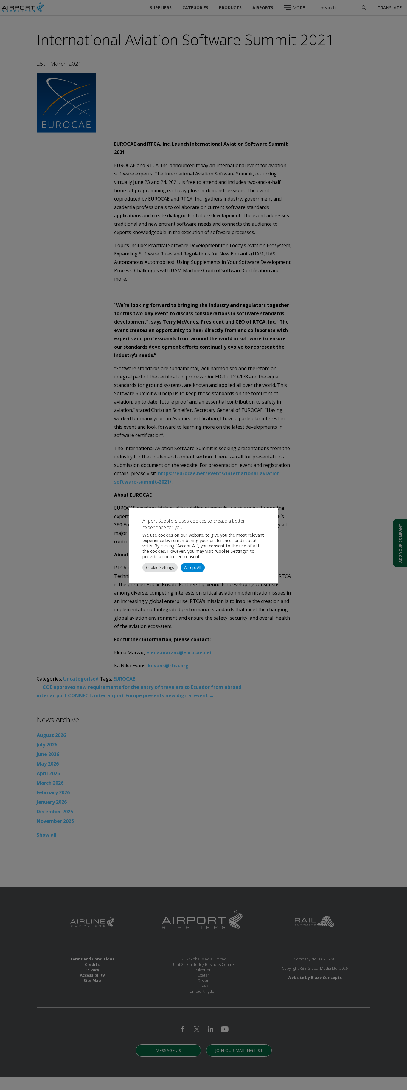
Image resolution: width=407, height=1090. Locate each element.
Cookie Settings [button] (160, 567)
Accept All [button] (192, 567)
